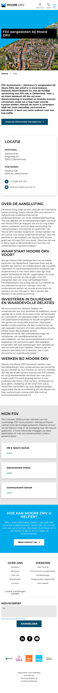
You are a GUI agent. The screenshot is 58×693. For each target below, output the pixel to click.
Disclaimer (29, 675)
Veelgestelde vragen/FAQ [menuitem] (43, 579)
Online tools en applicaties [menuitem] (42, 571)
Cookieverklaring (29, 681)
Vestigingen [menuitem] (15, 579)
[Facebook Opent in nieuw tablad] (29, 638)
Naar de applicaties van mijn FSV (23, 122)
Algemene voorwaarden (29, 672)
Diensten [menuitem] (15, 567)
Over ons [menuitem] (15, 575)
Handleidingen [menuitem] (43, 575)
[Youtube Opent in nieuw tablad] (37, 638)
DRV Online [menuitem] (42, 567)
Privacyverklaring (29, 678)
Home (4, 73)
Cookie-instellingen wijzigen (15, 592)
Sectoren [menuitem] (15, 571)
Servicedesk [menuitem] (42, 583)
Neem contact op (28, 542)
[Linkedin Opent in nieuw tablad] (22, 638)
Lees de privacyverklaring (13, 618)
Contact (48, 8)
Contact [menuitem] (15, 583)
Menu (55, 7)
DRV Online (40, 8)
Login (9, 453)
